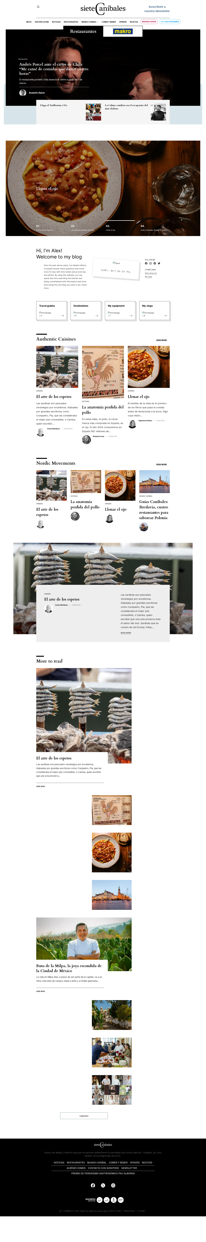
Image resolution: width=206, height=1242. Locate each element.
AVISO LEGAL (115, 1211)
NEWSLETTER (129, 1168)
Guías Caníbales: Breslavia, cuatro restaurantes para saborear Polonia (76, 188)
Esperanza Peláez (145, 421)
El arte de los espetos (53, 396)
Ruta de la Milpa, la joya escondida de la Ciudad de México (69, 968)
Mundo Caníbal (89, 22)
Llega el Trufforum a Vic (53, 105)
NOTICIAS (59, 1162)
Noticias (56, 22)
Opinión (122, 22)
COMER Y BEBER (118, 1162)
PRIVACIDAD (129, 1211)
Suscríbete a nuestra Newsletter (157, 9)
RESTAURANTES (76, 1162)
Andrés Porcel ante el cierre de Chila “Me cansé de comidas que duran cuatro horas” (53, 69)
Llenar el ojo (138, 396)
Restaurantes (71, 22)
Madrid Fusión (149, 22)
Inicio (29, 22)
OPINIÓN (135, 1162)
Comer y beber (109, 22)
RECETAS (147, 1162)
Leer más (40, 786)
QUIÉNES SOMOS (76, 1168)
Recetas (134, 22)
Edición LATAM (42, 22)
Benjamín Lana (98, 436)
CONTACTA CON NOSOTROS (103, 1168)
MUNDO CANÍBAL (97, 1162)
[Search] (38, 6)
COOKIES (141, 1211)
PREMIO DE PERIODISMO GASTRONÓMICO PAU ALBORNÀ (103, 1173)
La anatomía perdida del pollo (85, 504)
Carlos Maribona (53, 429)
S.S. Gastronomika (170, 22)
